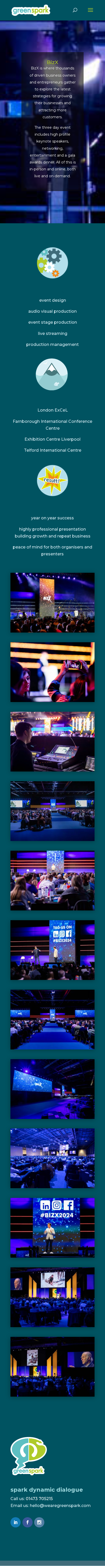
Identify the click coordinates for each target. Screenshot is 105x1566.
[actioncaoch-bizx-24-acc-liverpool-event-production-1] (52, 1118)
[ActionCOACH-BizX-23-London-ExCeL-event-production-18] (52, 1327)
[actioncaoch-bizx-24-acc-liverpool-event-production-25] (52, 1257)
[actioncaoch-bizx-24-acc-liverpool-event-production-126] (52, 701)
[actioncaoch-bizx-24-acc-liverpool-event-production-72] (52, 840)
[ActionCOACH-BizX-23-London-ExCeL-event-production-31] (52, 1396)
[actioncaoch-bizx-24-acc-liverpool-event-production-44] (52, 910)
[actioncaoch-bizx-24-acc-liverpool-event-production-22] (52, 1049)
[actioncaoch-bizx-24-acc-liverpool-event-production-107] (52, 771)
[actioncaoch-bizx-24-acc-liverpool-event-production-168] (52, 632)
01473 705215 (39, 1498)
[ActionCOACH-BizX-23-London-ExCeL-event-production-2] (52, 1188)
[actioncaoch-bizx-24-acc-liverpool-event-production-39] (52, 979)
